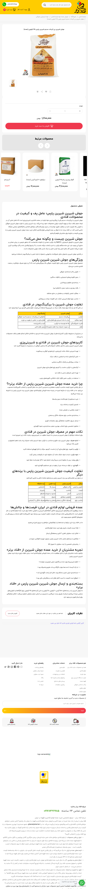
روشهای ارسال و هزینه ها (58, 678)
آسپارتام (15, 180)
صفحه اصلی (82, 17)
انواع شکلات (82, 692)
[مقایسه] (50, 91)
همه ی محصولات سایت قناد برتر (76, 667)
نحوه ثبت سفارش (38, 674)
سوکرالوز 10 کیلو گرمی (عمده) (44, 180)
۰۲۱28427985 (12, 4)
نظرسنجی (62, 667)
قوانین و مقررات (60, 671)
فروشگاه (73, 17)
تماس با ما (40, 681)
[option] (44, 56)
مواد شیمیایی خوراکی (42, 17)
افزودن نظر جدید (12, 613)
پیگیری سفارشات (60, 685)
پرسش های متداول (59, 681)
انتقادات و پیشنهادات (59, 674)
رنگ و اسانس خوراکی (80, 685)
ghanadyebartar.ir (34, 824)
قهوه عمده (83, 681)
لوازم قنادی (83, 671)
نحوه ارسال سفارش (38, 671)
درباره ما (41, 685)
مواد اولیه (83, 674)
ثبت (82, 711)
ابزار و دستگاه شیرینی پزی (78, 678)
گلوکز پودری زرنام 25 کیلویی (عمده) (72, 181)
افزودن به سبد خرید (42, 126)
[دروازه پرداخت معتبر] (44, 777)
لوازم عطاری (83, 688)
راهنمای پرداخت (39, 667)
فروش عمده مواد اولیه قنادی (59, 17)
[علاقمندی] (46, 91)
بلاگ (42, 678)
